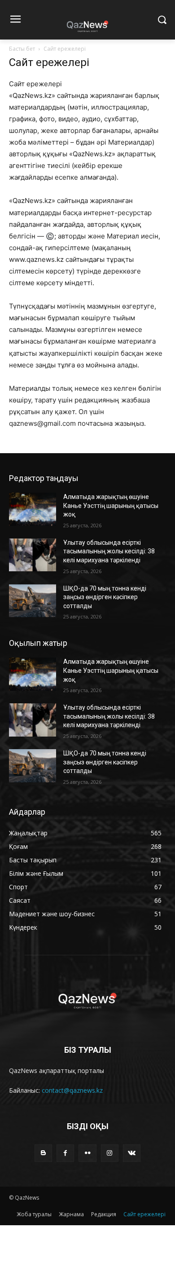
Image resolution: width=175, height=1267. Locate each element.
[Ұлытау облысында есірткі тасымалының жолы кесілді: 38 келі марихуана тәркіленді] (32, 555)
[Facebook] (65, 1153)
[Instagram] (109, 1153)
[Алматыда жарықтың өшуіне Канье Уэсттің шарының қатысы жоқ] (32, 509)
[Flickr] (87, 1153)
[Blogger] (43, 1153)
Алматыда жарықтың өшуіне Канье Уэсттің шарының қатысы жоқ (110, 505)
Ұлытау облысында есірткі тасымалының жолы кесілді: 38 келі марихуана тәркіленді (109, 551)
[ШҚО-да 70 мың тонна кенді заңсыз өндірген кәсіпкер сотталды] (32, 601)
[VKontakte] (131, 1153)
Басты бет (22, 49)
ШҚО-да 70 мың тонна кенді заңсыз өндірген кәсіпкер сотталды (104, 597)
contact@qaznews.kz (72, 1090)
